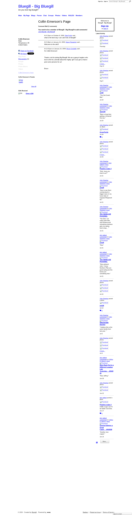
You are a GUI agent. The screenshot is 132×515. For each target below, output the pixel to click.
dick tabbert (103, 235)
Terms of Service (108, 512)
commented (103, 87)
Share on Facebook (27, 51)
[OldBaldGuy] (21, 81)
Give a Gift (29, 93)
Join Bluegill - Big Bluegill (46, 32)
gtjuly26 (102, 112)
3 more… (102, 351)
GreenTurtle (104, 132)
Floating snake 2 (105, 169)
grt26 (101, 93)
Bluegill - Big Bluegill (35, 6)
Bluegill (34, 512)
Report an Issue (95, 512)
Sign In (106, 1)
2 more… (102, 64)
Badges (85, 512)
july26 (102, 188)
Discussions (22, 59)
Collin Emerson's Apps (26, 72)
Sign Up (100, 1)
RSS (97, 443)
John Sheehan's (106, 88)
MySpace (23, 54)
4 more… (102, 155)
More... (105, 441)
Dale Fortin (68, 35)
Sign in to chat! (117, 513)
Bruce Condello (72, 49)
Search (130, 1)
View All (33, 86)
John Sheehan (104, 36)
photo (108, 89)
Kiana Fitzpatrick (71, 42)
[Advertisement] (102, 476)
